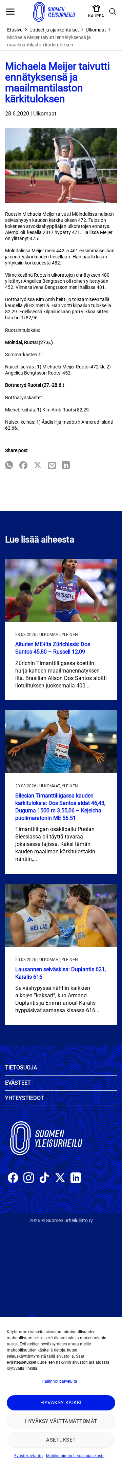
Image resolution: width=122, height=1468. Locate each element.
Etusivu (15, 30)
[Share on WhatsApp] (9, 465)
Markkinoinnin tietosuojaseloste (75, 1455)
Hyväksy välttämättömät (61, 1421)
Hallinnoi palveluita (59, 1381)
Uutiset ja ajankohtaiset (54, 30)
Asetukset (61, 1440)
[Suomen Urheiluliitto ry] (54, 12)
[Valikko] (10, 12)
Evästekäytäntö (28, 1455)
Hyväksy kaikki (60, 1403)
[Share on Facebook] (23, 465)
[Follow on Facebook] (13, 1179)
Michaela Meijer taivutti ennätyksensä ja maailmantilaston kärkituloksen (49, 41)
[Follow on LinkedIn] (75, 1179)
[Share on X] (38, 465)
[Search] (113, 11)
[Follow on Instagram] (28, 1179)
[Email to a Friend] (52, 465)
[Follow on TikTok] (44, 1179)
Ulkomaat (96, 30)
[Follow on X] (60, 1179)
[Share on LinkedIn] (66, 465)
